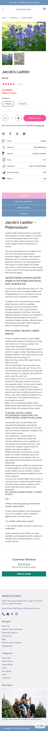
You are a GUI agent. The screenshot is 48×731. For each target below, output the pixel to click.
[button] (43, 9)
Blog (3, 639)
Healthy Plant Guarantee (12, 629)
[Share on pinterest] (24, 133)
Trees (4, 674)
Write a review (24, 574)
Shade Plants (7, 664)
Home (4, 18)
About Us (5, 626)
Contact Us (6, 636)
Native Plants (7, 661)
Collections (14, 18)
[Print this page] (4, 133)
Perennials (6, 658)
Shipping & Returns (10, 632)
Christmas (6, 678)
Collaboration (7, 646)
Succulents (6, 671)
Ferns (4, 668)
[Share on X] (18, 133)
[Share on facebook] (11, 133)
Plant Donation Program (11, 642)
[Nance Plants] (23, 9)
